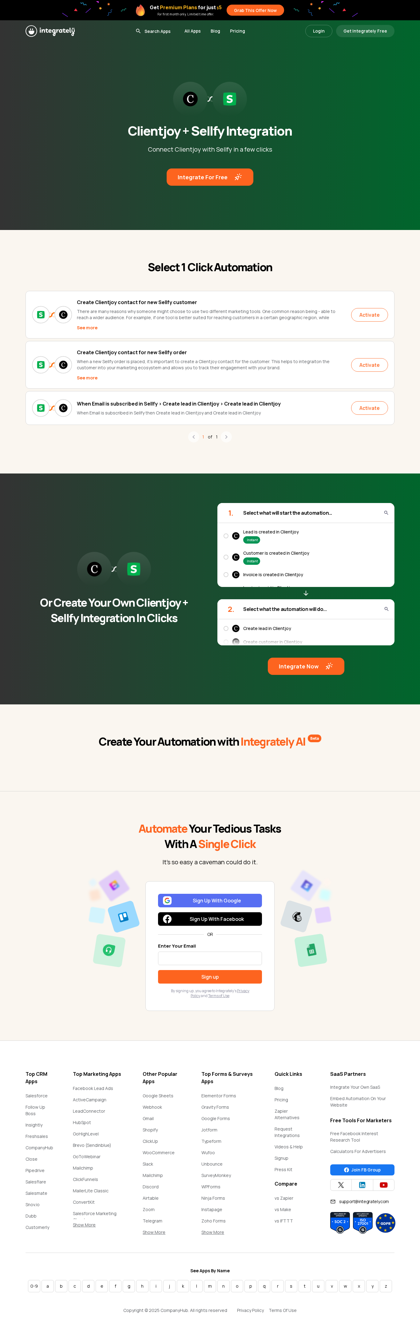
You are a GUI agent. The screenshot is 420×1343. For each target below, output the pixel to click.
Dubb (31, 1216)
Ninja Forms (213, 1198)
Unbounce (212, 1164)
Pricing (237, 31)
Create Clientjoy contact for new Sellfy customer (137, 302)
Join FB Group (366, 1170)
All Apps (192, 31)
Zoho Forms (213, 1221)
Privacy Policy (250, 1310)
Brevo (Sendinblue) (92, 1145)
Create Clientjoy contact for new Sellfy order (132, 352)
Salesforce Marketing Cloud (95, 1216)
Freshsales (37, 1136)
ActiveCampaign (89, 1100)
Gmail (148, 1118)
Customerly (37, 1227)
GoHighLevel (86, 1134)
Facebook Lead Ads (93, 1088)
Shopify (150, 1130)
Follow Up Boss (35, 1110)
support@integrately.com (364, 1201)
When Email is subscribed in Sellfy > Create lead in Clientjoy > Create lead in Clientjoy (179, 403)
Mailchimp (83, 1168)
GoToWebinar (87, 1156)
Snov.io (33, 1204)
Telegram (152, 1221)
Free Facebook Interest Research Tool (354, 1137)
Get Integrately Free (365, 31)
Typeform (211, 1141)
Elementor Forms (218, 1096)
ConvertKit (84, 1202)
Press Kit (283, 1169)
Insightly (34, 1125)
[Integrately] (50, 31)
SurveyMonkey (216, 1175)
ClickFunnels (85, 1179)
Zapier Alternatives (287, 1114)
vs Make (283, 1209)
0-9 (34, 1286)
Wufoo (208, 1152)
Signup (281, 1158)
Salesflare (36, 1182)
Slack (148, 1164)
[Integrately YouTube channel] (383, 1184)
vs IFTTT (284, 1221)
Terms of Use (218, 995)
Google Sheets (158, 1096)
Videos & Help (289, 1147)
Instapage (211, 1209)
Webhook (152, 1107)
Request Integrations (287, 1132)
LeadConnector (89, 1111)
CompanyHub (39, 1148)
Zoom (149, 1209)
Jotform (209, 1130)
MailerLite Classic (91, 1191)
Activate (369, 314)
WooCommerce (159, 1152)
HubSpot (82, 1122)
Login (319, 31)
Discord (151, 1187)
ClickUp (150, 1141)
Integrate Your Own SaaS (355, 1087)
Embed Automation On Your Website (358, 1101)
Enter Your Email (177, 946)
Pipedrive (35, 1170)
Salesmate (36, 1193)
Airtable (151, 1198)
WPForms (210, 1187)
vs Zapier (284, 1198)
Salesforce (37, 1096)
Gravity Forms (215, 1107)
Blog (215, 31)
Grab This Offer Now (255, 10)
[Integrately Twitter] (341, 1184)
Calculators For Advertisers (358, 1151)
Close (32, 1159)
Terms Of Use (283, 1310)
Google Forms (215, 1118)
